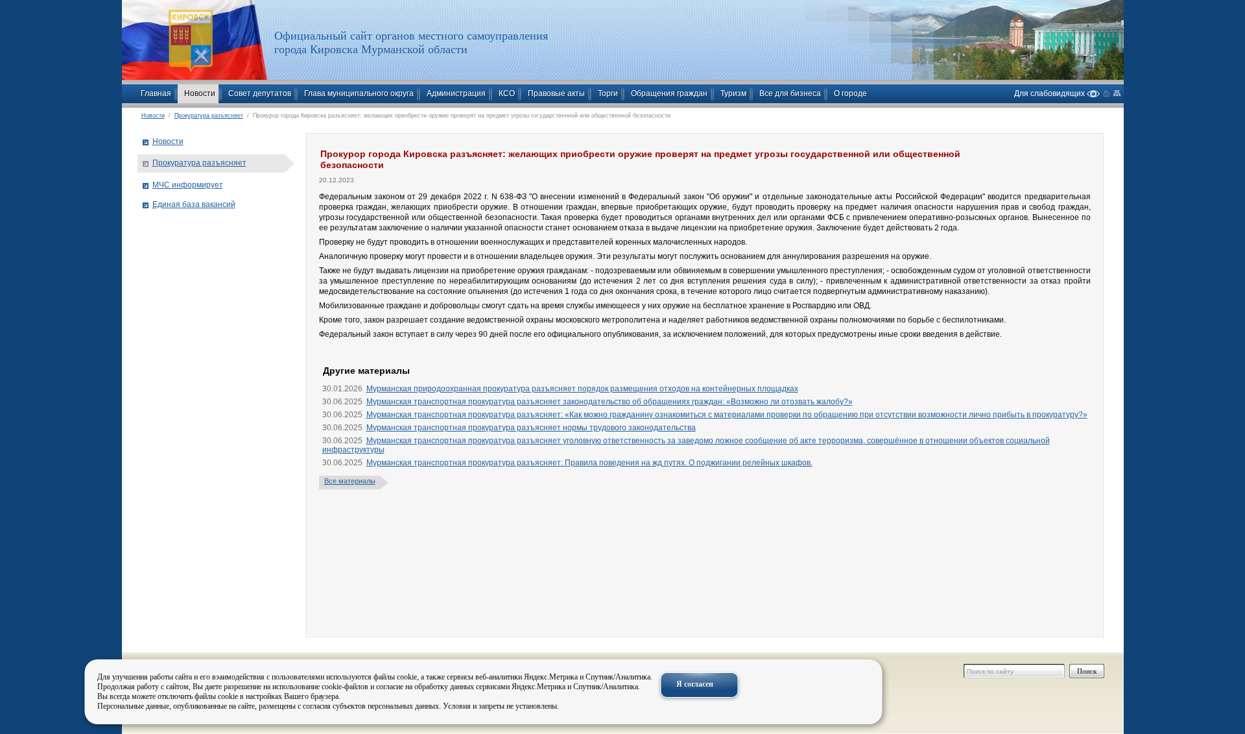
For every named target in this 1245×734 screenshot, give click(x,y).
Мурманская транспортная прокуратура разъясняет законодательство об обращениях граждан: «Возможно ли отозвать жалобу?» (609, 401)
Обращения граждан (669, 93)
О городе (850, 93)
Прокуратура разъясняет (208, 115)
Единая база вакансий (193, 204)
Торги (608, 93)
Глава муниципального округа (359, 93)
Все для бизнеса (790, 93)
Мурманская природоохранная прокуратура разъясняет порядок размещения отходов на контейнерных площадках (582, 388)
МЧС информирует (187, 185)
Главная (156, 93)
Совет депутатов (259, 93)
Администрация (456, 93)
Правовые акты (556, 93)
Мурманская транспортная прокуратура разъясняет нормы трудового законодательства (531, 427)
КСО (507, 93)
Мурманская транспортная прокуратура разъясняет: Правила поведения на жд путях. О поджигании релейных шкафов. (589, 462)
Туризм (733, 93)
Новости (199, 93)
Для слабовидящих (1050, 93)
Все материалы (349, 481)
